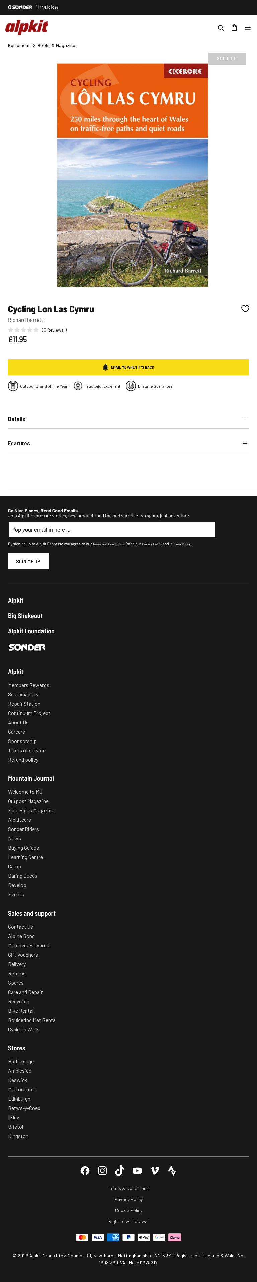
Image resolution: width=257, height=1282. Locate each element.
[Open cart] (234, 28)
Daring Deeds (22, 875)
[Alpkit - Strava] (172, 1170)
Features (19, 443)
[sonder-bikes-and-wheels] (20, 7)
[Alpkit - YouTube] (137, 1170)
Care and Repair (25, 992)
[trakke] (47, 7)
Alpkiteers (19, 819)
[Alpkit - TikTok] (119, 1170)
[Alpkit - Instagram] (102, 1170)
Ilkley (13, 1117)
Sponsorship (22, 741)
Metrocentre (21, 1089)
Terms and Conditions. (109, 544)
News (14, 838)
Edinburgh (19, 1098)
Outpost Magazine (28, 801)
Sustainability (23, 694)
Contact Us (20, 926)
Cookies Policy (180, 544)
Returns (17, 973)
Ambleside (19, 1070)
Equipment (19, 45)
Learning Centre (25, 857)
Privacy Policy (152, 544)
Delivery (17, 964)
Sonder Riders (23, 829)
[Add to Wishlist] (245, 309)
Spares (16, 982)
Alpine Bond (21, 936)
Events (16, 894)
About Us (18, 722)
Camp (14, 866)
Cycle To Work (23, 1029)
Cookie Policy (128, 1210)
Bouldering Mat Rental (32, 1020)
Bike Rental (20, 1010)
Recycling (18, 1001)
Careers (16, 731)
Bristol (15, 1126)
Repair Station (24, 703)
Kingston (18, 1136)
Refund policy (23, 759)
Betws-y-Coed (24, 1108)
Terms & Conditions (129, 1188)
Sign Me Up (28, 561)
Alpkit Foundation (31, 630)
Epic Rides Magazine (31, 810)
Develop (17, 885)
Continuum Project (29, 713)
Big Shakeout (25, 615)
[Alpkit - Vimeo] (154, 1170)
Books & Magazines (58, 45)
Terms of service (27, 750)
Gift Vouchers (23, 954)
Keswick (17, 1080)
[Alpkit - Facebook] (85, 1170)
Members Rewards (28, 685)
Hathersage (21, 1061)
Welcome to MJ (25, 791)
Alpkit (15, 600)
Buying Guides (23, 847)
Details (16, 418)
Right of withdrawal (129, 1221)
